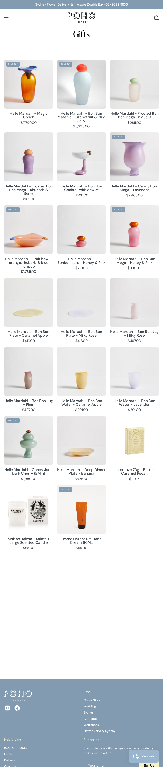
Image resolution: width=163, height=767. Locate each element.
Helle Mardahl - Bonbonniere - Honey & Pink (81, 261)
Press (8, 754)
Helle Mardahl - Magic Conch (29, 115)
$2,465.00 (134, 195)
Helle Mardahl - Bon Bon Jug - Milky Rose (134, 333)
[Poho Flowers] (81, 17)
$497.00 (134, 341)
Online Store (92, 700)
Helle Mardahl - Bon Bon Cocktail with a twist (81, 188)
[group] (81, 4)
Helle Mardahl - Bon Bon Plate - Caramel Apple (28, 333)
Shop (87, 692)
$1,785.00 (28, 272)
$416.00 (28, 341)
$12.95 (134, 479)
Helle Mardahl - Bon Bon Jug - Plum (28, 402)
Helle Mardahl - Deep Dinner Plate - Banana (81, 471)
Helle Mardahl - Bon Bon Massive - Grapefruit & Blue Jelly (81, 117)
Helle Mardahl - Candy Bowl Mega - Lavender (134, 188)
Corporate (91, 719)
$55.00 (81, 548)
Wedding (90, 706)
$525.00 (81, 479)
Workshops (91, 725)
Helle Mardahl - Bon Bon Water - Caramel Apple (81, 402)
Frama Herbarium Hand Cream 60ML (81, 541)
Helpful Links (13, 739)
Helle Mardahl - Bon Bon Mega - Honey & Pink (134, 261)
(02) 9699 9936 (116, 4)
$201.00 (81, 410)
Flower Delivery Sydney (99, 731)
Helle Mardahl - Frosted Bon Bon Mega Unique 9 (134, 115)
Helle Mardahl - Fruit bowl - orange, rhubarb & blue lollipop (28, 262)
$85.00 (28, 548)
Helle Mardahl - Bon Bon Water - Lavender (134, 402)
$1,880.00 (28, 479)
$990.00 (134, 268)
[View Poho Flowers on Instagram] (7, 708)
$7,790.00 (29, 123)
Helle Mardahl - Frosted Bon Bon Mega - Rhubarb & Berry (28, 190)
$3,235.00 (81, 126)
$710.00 (81, 268)
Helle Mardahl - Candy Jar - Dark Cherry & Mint (28, 471)
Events (88, 712)
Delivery (9, 760)
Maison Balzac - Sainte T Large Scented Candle (29, 541)
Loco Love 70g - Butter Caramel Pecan (134, 471)
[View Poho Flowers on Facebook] (17, 708)
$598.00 (81, 195)
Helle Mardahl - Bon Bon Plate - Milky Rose (81, 333)
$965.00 (134, 123)
